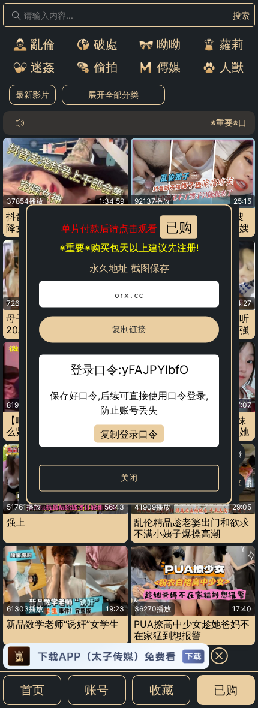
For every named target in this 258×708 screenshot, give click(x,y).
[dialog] (129, 354)
